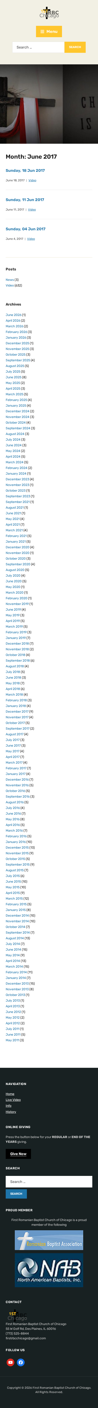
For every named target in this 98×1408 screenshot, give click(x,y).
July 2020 (13, 576)
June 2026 (13, 315)
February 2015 (16, 904)
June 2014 (13, 950)
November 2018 (17, 649)
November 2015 (17, 853)
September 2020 (18, 564)
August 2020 (15, 570)
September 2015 (18, 865)
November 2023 (17, 485)
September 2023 (18, 496)
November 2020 (17, 553)
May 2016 (13, 819)
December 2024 (17, 411)
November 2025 (17, 349)
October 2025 (16, 355)
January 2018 (16, 706)
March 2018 (14, 695)
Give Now (18, 1154)
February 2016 (16, 836)
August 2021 (15, 508)
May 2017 (12, 751)
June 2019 (13, 610)
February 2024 (16, 468)
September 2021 (18, 502)
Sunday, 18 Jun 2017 (25, 170)
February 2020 (16, 598)
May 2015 (13, 887)
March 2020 (14, 593)
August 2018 (15, 666)
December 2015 (17, 848)
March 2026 (14, 326)
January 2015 (16, 910)
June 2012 (13, 1012)
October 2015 (15, 859)
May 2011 (12, 1040)
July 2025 (13, 372)
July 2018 (13, 672)
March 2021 (14, 530)
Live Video (13, 1100)
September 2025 (18, 360)
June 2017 (13, 746)
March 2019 (14, 627)
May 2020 (13, 587)
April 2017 (13, 757)
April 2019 (13, 621)
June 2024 (14, 445)
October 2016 (15, 791)
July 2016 (13, 808)
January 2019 (16, 638)
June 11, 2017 (15, 209)
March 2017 (14, 763)
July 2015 (13, 876)
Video (32, 180)
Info (8, 1106)
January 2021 (16, 542)
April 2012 (13, 1023)
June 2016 (13, 814)
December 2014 (17, 916)
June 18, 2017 (15, 180)
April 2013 (13, 1006)
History (11, 1112)
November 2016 (17, 785)
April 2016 (13, 825)
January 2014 (16, 978)
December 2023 (17, 479)
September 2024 (18, 428)
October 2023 (16, 491)
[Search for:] (38, 47)
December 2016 (17, 780)
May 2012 (13, 1018)
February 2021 (16, 536)
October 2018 (15, 655)
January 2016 (16, 842)
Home (10, 1094)
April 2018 (13, 689)
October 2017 (15, 723)
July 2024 (13, 440)
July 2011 (12, 1029)
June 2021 (13, 513)
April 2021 (13, 525)
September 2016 (18, 797)
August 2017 (14, 734)
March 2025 (14, 394)
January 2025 (16, 406)
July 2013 (13, 1001)
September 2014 (18, 933)
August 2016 (15, 802)
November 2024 (17, 417)
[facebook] (21, 1362)
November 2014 (17, 921)
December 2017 (17, 712)
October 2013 (15, 995)
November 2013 (17, 989)
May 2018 (13, 683)
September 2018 (18, 661)
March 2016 (14, 831)
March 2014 (14, 967)
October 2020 (16, 559)
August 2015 (15, 870)
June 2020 (14, 581)
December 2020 (17, 547)
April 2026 (13, 321)
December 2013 (17, 984)
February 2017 (16, 768)
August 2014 (15, 938)
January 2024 (16, 474)
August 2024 (15, 434)
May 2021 (13, 519)
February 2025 (16, 400)
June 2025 (13, 377)
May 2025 (13, 383)
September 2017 (17, 729)
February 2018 (16, 700)
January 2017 (16, 774)
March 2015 (14, 899)
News (10, 280)
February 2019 (16, 632)
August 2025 (15, 366)
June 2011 (13, 1035)
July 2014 (13, 944)
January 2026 (16, 338)
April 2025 (13, 389)
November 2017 (17, 717)
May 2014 (13, 955)
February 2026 (16, 332)
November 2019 (17, 604)
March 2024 (14, 462)
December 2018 (17, 644)
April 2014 (13, 961)
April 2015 (13, 893)
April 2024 (13, 457)
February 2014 (16, 972)
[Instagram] (10, 1362)
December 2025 (17, 343)
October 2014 (15, 927)
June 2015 (13, 882)
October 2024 (16, 423)
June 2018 (13, 678)
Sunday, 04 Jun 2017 (25, 229)
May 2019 (13, 615)
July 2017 (13, 740)
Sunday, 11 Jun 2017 (25, 199)
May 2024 (13, 451)
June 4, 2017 (14, 238)
